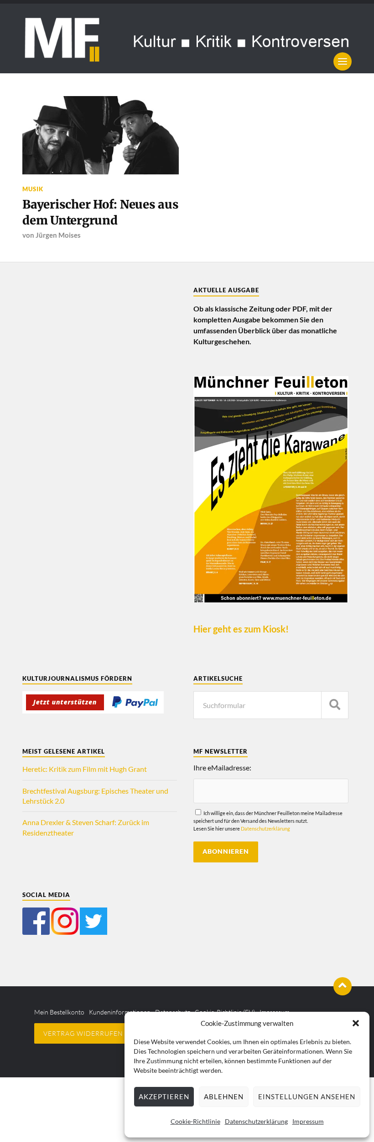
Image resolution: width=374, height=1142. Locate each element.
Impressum (308, 1121)
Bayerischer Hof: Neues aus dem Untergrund (100, 212)
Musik (32, 189)
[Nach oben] (342, 986)
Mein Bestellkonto (59, 1012)
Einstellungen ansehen (306, 1096)
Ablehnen (224, 1096)
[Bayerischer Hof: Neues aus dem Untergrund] (100, 135)
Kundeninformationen (120, 1012)
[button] (355, 1023)
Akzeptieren (164, 1096)
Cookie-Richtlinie (195, 1121)
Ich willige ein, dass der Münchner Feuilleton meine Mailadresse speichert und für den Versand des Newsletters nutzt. (268, 820)
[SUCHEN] (334, 705)
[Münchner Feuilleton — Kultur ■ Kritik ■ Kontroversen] (187, 38)
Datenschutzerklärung (256, 1121)
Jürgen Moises (58, 235)
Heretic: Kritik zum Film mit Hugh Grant (84, 769)
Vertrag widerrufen (83, 1033)
